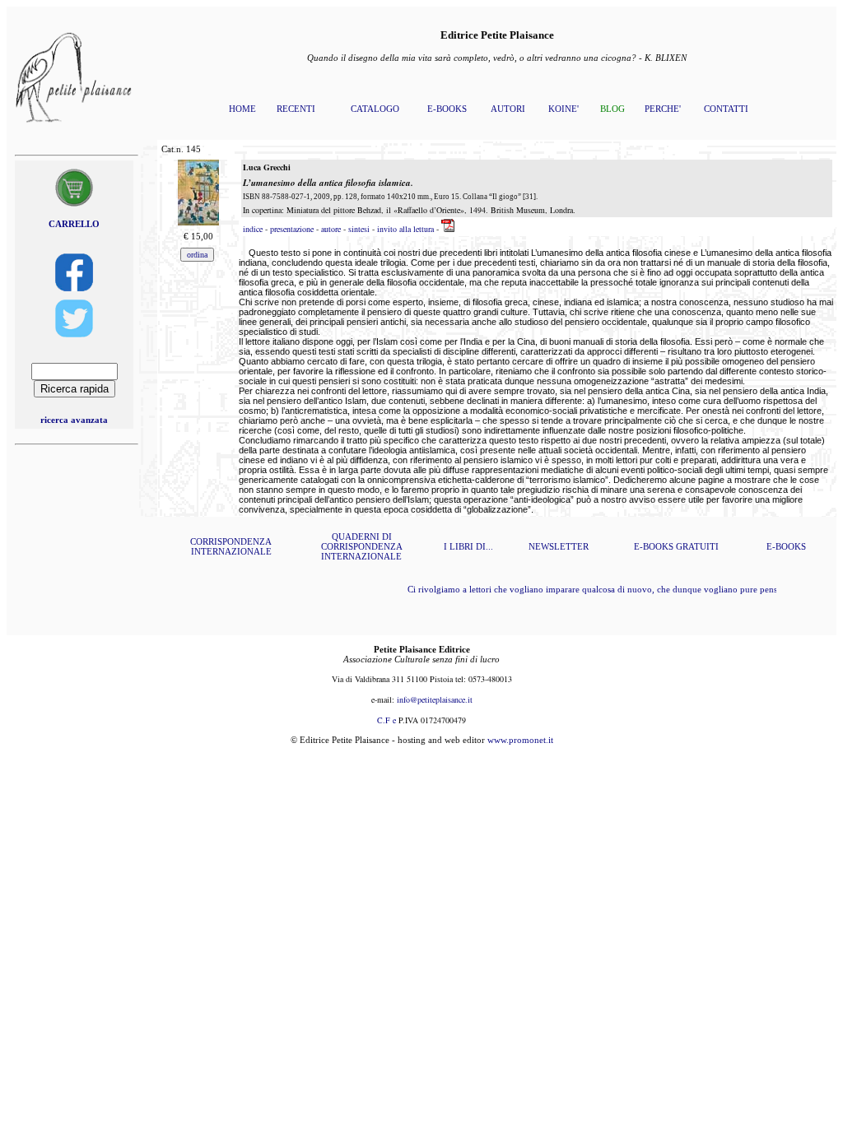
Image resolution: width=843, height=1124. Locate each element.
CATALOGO (375, 109)
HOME (242, 109)
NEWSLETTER (559, 546)
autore (331, 229)
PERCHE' (663, 109)
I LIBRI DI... (468, 546)
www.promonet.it (520, 740)
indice (253, 229)
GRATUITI (697, 546)
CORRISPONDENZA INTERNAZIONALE (231, 546)
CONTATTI (726, 109)
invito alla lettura (405, 229)
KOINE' (563, 109)
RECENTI (296, 109)
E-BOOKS (447, 109)
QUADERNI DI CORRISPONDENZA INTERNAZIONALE (362, 546)
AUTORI (508, 109)
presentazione (292, 229)
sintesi (360, 229)
